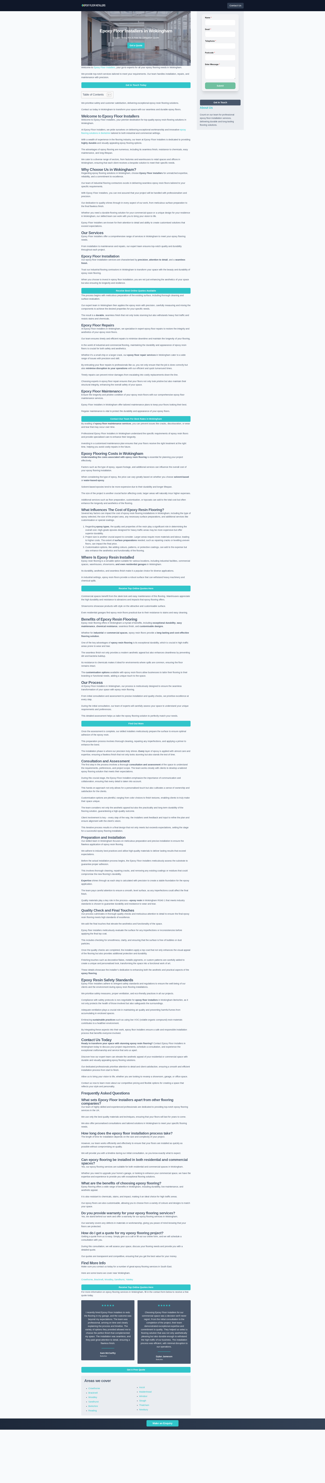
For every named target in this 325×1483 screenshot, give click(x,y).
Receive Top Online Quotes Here (136, 588)
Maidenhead (145, 1392)
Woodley (108, 1279)
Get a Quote (136, 45)
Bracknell (98, 1279)
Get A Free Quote (136, 1369)
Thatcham (144, 1405)
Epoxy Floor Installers (104, 67)
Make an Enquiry (162, 1423)
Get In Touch (220, 102)
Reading (92, 1410)
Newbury (143, 1409)
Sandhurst (119, 1279)
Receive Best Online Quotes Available (136, 290)
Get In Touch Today (136, 85)
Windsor (143, 1396)
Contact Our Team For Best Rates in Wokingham (136, 419)
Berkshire (93, 1406)
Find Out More (136, 723)
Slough (142, 1400)
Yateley (129, 1279)
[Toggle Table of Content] (108, 95)
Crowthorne (87, 1279)
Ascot (142, 1387)
